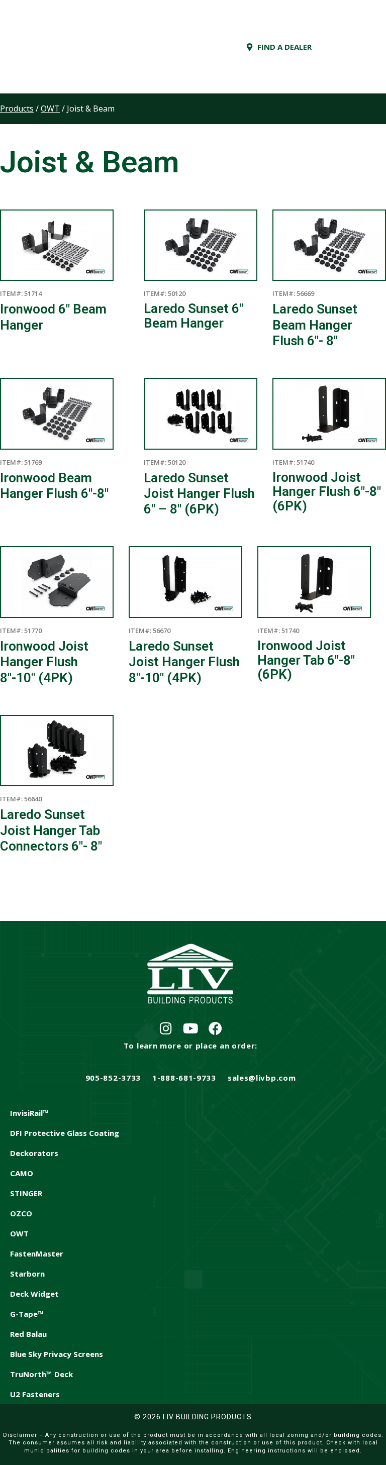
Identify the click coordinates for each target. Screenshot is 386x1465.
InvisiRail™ (29, 1113)
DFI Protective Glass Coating (64, 1133)
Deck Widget (34, 1294)
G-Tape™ (27, 1314)
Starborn (27, 1274)
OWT (19, 1233)
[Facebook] (215, 1028)
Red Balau (28, 1334)
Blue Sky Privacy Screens (56, 1354)
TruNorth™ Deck (41, 1374)
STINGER (26, 1193)
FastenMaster (36, 1253)
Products (17, 108)
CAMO (21, 1173)
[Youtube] (191, 1028)
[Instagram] (166, 1028)
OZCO (21, 1213)
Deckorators (34, 1153)
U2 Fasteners (35, 1394)
